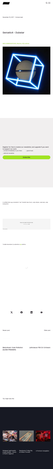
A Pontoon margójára (42, 451)
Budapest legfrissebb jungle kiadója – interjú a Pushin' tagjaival (9, 452)
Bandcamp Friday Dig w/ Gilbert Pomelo (25, 451)
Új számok (26, 43)
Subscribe (26, 157)
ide (21, 244)
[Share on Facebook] (21, 312)
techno (20, 43)
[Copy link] (41, 312)
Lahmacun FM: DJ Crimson (39, 347)
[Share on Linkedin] (31, 312)
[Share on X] (12, 312)
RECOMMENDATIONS (9, 43)
